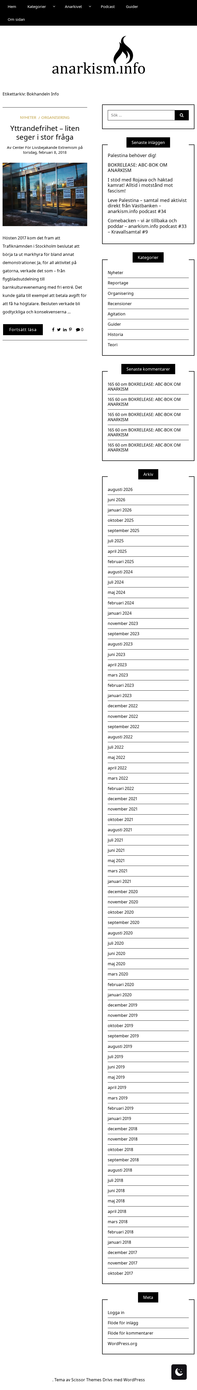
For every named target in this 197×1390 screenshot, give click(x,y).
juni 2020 (116, 953)
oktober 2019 (120, 1025)
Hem (12, 6)
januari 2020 (120, 995)
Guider (132, 6)
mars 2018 (117, 1221)
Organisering (55, 117)
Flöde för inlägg (123, 1323)
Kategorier (36, 6)
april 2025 (117, 551)
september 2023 (123, 633)
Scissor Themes (86, 1380)
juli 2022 (116, 747)
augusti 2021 (120, 830)
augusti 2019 (120, 1046)
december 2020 (123, 891)
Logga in (116, 1312)
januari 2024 (120, 613)
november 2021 (122, 809)
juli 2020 (116, 943)
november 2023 (123, 623)
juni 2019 (116, 1067)
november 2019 (122, 1015)
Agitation (116, 314)
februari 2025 (121, 561)
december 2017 (122, 1252)
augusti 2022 (120, 737)
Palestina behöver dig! (132, 155)
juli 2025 (116, 541)
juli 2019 (115, 1056)
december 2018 (122, 1129)
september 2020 (123, 922)
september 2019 (123, 1036)
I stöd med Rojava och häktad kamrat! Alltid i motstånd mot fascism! (140, 185)
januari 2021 (119, 881)
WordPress (134, 1380)
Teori (112, 345)
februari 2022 (121, 788)
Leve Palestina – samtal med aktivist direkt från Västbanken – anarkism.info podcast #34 (147, 206)
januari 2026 (120, 510)
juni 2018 (116, 1190)
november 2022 (123, 716)
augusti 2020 (120, 933)
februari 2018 (120, 1232)
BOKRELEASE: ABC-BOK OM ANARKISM (137, 167)
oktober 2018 (120, 1149)
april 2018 (117, 1211)
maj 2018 (116, 1201)
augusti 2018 (120, 1170)
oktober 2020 (121, 912)
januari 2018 (119, 1242)
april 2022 (117, 768)
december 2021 (122, 799)
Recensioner (120, 303)
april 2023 (117, 665)
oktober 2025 (121, 520)
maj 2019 (116, 1077)
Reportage (118, 283)
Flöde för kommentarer (130, 1333)
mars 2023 (118, 675)
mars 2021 (117, 871)
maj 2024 (116, 592)
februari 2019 (120, 1108)
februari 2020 (121, 984)
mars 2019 (117, 1098)
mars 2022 (118, 778)
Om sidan (16, 19)
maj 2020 (116, 964)
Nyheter (28, 117)
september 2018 (123, 1160)
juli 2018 (115, 1180)
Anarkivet (73, 6)
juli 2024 (116, 582)
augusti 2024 (120, 572)
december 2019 (122, 1005)
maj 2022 (116, 757)
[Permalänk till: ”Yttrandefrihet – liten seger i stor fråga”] (45, 194)
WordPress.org (122, 1343)
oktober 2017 (120, 1273)
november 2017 (122, 1263)
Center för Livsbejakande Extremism (45, 147)
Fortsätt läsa (23, 329)
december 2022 (123, 706)
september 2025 (123, 530)
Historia (115, 334)
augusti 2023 (120, 644)
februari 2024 (121, 603)
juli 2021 (115, 840)
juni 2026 (116, 500)
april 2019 (117, 1087)
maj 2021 (116, 860)
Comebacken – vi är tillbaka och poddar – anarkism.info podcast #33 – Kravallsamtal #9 (147, 226)
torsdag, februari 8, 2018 (45, 152)
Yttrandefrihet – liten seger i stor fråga (45, 132)
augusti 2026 (120, 489)
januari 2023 (120, 695)
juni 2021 (116, 850)
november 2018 (122, 1139)
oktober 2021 (120, 819)
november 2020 (123, 902)
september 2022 (123, 726)
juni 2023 (116, 654)
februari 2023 (121, 685)
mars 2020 (118, 974)
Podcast (108, 6)
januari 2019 (119, 1118)
